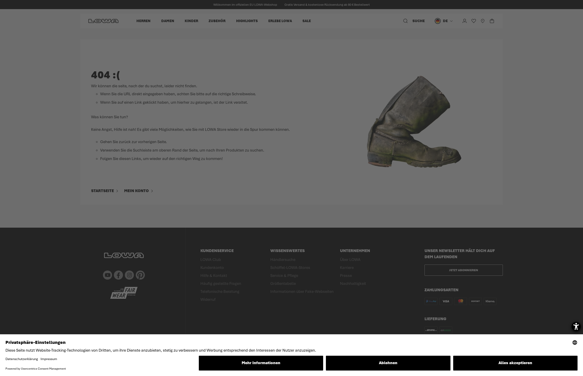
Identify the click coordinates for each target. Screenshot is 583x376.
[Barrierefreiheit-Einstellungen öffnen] (576, 326)
